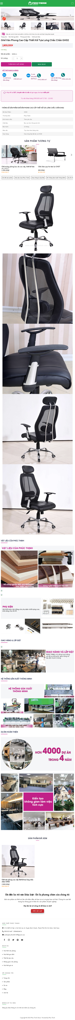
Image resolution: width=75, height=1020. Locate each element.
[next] (70, 15)
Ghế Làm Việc (36, 37)
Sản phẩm (7, 982)
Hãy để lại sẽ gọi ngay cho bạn (27, 92)
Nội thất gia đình (14, 37)
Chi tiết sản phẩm (7, 177)
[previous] (4, 15)
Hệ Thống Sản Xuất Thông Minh (56, 177)
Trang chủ (4, 37)
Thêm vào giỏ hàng (16, 64)
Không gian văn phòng (11, 962)
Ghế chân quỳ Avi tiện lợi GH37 (49, 166)
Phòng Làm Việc (25, 37)
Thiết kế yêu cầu (9, 958)
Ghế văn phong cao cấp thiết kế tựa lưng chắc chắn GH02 (17, 880)
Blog (5, 989)
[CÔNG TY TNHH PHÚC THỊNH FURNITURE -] (37, 3)
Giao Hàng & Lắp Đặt (38, 177)
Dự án (5, 985)
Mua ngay (42, 64)
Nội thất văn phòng (10, 951)
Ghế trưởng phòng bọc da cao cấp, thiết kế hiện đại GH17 (18, 167)
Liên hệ (6, 993)
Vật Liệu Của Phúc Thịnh (22, 177)
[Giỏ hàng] (73, 3)
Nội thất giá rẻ (8, 965)
